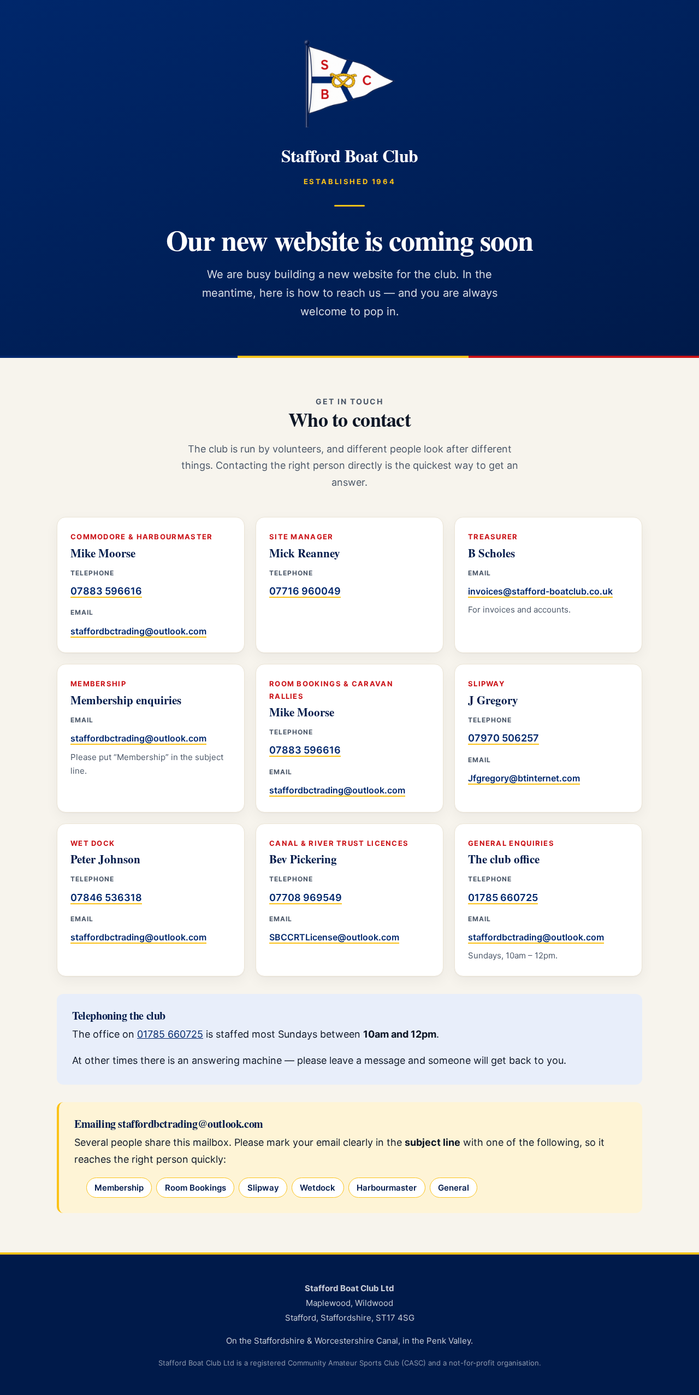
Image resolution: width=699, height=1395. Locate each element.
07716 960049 (305, 591)
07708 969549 (305, 897)
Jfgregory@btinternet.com (524, 778)
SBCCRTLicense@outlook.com (334, 937)
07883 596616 (106, 591)
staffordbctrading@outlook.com (138, 631)
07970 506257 (503, 738)
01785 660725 (503, 897)
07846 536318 (106, 897)
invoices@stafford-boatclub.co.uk (540, 591)
